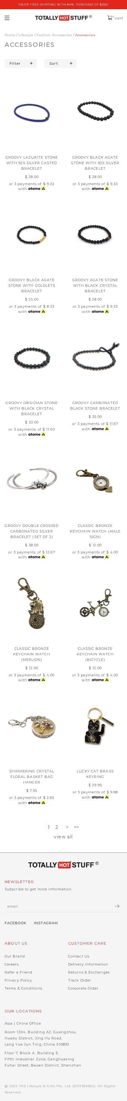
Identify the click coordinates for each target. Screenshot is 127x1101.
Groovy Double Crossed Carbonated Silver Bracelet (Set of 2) (32, 531)
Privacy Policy (18, 980)
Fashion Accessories (54, 35)
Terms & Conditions (23, 988)
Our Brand (15, 956)
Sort (53, 63)
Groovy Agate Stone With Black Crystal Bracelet (95, 285)
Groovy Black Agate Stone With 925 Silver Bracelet (95, 163)
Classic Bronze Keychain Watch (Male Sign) (95, 531)
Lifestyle (26, 35)
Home (10, 35)
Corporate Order (83, 988)
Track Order (79, 980)
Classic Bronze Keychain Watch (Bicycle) (95, 654)
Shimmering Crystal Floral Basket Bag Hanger (32, 776)
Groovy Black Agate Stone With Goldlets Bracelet (31, 285)
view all (63, 837)
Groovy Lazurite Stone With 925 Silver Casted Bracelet (32, 163)
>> (76, 827)
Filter (15, 63)
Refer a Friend (18, 972)
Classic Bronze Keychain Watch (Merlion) (31, 654)
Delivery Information (88, 964)
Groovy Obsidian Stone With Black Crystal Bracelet (32, 408)
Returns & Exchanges (89, 972)
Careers (12, 964)
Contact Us (78, 956)
